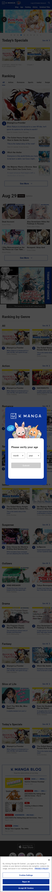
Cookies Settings (26, 875)
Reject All (26, 881)
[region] (26, 874)
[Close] (49, 860)
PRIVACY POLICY (42, 868)
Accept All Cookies (25, 888)
